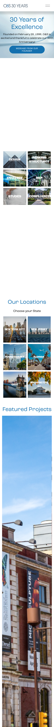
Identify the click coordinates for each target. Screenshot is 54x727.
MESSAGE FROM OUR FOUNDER (27, 49)
